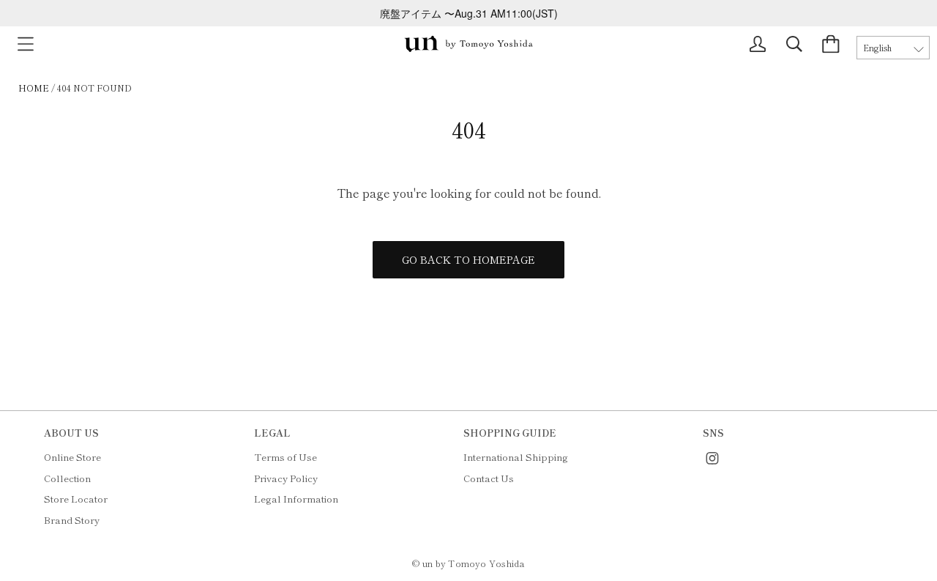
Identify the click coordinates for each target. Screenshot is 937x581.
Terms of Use (285, 457)
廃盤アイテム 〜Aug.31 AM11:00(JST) (469, 13)
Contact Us (488, 478)
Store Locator (76, 499)
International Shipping (515, 457)
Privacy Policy (286, 478)
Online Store (72, 457)
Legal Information (296, 499)
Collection (67, 478)
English (877, 47)
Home (33, 87)
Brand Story (72, 520)
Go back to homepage (468, 259)
